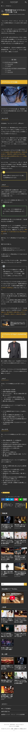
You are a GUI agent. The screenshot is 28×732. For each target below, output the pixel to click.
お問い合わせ (12, 724)
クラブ (9, 66)
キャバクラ (10, 64)
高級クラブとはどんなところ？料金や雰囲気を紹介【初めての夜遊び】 (17, 324)
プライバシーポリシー (20, 724)
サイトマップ (6, 724)
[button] (3, 499)
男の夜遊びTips (6, 14)
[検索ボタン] (26, 2)
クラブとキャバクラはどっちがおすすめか (15, 68)
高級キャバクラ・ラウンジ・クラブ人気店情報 (14, 714)
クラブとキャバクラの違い (11, 62)
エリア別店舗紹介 (7, 708)
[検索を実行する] (25, 584)
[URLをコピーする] (25, 499)
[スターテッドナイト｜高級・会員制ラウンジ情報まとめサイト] (14, 2)
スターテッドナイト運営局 (14, 726)
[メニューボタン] (2, 2)
